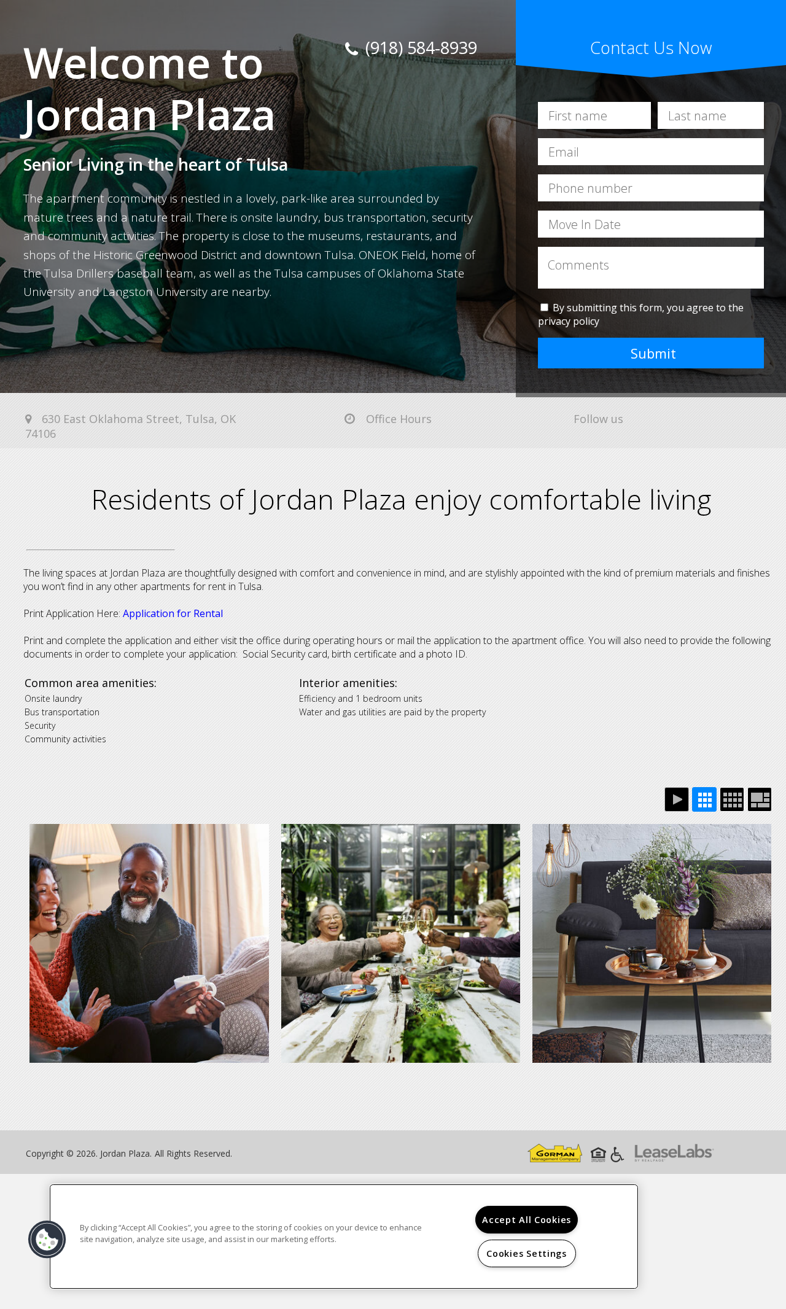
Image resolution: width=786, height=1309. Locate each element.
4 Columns (732, 799)
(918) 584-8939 (419, 47)
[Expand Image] (148, 943)
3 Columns (704, 799)
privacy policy (568, 321)
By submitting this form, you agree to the (648, 307)
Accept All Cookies (526, 1219)
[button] (47, 1239)
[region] (344, 1236)
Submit (653, 353)
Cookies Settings (526, 1253)
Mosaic (759, 799)
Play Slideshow (676, 799)
